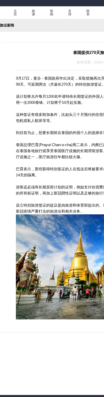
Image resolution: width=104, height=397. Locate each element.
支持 (69, 12)
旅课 (33, 12)
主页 (15, 12)
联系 (88, 12)
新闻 (51, 12)
